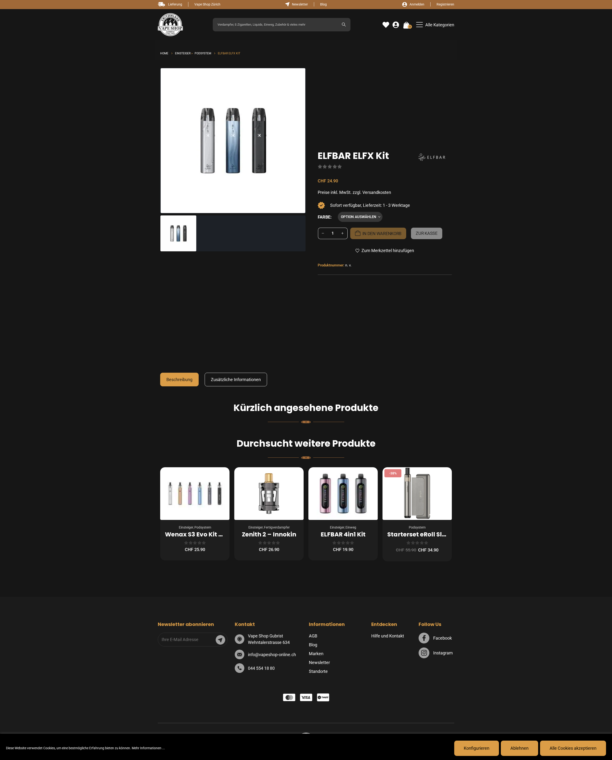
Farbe (324, 217)
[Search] (343, 24)
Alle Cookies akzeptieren (573, 748)
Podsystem (202, 527)
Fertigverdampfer (277, 527)
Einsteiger (186, 527)
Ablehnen (519, 748)
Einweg (350, 527)
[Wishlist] (385, 25)
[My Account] (396, 25)
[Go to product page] (195, 493)
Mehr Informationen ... (148, 748)
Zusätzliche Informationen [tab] (236, 379)
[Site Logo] (170, 24)
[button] (435, 25)
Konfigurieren (476, 748)
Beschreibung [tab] (179, 379)
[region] (306, 747)
